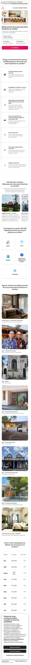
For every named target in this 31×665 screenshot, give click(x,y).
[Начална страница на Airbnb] (3, 8)
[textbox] (8, 43)
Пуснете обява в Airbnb (20, 8)
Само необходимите (14, 651)
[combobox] (15, 38)
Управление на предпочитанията (15, 655)
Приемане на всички (15, 647)
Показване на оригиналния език (19, 3)
